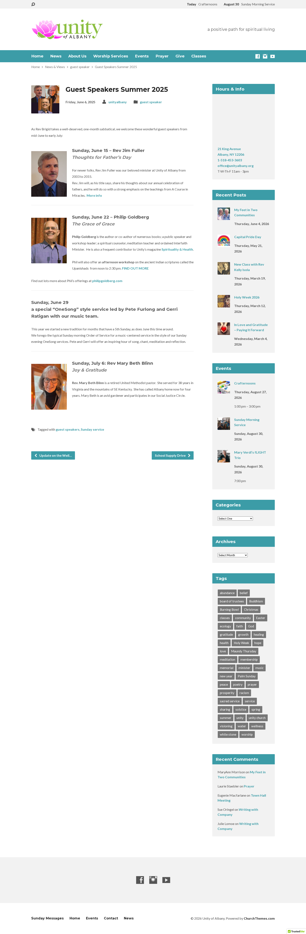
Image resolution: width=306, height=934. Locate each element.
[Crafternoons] (224, 391)
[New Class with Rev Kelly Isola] (224, 272)
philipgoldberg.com (107, 281)
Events (142, 56)
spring (255, 709)
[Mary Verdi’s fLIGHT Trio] (224, 460)
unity (240, 718)
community (243, 618)
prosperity (227, 693)
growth (243, 634)
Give (179, 56)
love (223, 651)
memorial (226, 668)
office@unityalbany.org (236, 166)
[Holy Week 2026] (224, 305)
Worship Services (110, 56)
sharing (225, 709)
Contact (111, 918)
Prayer (162, 56)
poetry (238, 684)
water (242, 726)
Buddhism (256, 601)
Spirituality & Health (177, 249)
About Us (77, 56)
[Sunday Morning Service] (224, 427)
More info (94, 195)
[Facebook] (257, 56)
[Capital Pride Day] (224, 244)
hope (257, 643)
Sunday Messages (47, 918)
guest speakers (68, 429)
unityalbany (117, 102)
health (224, 643)
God (251, 626)
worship (247, 734)
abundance (227, 593)
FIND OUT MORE (135, 268)
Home (37, 56)
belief (244, 593)
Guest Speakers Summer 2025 (116, 67)
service (250, 701)
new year (226, 676)
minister (244, 668)
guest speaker (80, 67)
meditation (227, 659)
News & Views (55, 67)
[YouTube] (272, 56)
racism (244, 693)
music (259, 668)
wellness (257, 726)
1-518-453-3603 (230, 160)
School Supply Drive (170, 455)
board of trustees (232, 601)
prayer (252, 684)
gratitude (226, 634)
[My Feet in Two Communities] (224, 217)
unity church (257, 718)
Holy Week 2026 (246, 297)
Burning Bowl (229, 609)
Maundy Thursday (243, 651)
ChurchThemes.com (259, 918)
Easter (260, 618)
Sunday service (92, 429)
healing (259, 634)
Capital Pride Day (247, 237)
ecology (225, 626)
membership (249, 659)
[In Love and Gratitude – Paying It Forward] (224, 332)
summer (225, 718)
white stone (228, 734)
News (55, 56)
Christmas (251, 609)
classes (225, 618)
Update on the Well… (55, 455)
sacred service (230, 701)
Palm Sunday (247, 676)
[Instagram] (265, 56)
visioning (226, 726)
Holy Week (241, 643)
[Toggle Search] (33, 4)
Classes (198, 56)
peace (224, 684)
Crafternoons (245, 383)
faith (239, 626)
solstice (240, 709)
